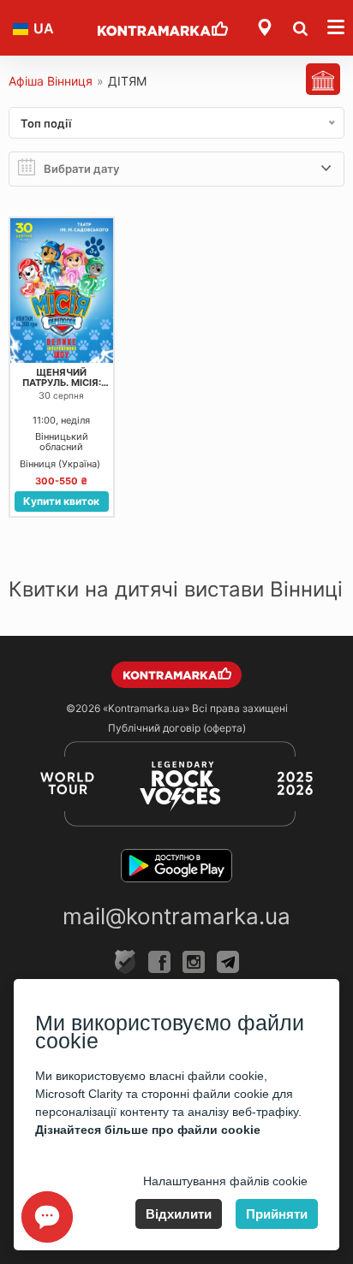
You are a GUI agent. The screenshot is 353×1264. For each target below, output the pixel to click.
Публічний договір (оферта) (177, 727)
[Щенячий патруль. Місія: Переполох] (61, 290)
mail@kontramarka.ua (176, 916)
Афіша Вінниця (51, 81)
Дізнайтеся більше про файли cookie (147, 1129)
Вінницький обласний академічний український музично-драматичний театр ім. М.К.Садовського (61, 442)
